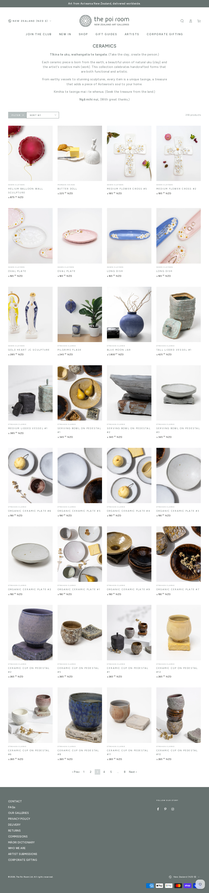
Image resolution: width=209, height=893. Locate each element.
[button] (182, 20)
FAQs (12, 807)
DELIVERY (14, 824)
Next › (133, 771)
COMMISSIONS (18, 836)
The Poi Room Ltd (24, 877)
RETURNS (14, 830)
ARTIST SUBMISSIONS (22, 854)
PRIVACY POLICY (19, 818)
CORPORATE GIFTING (22, 859)
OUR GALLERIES (18, 812)
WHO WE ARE (17, 848)
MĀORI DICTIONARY (21, 842)
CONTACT (15, 801)
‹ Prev (76, 771)
